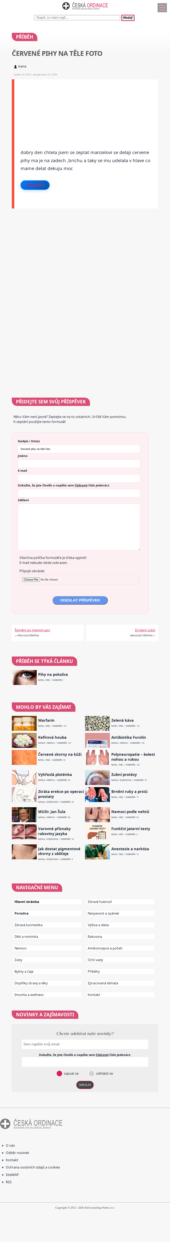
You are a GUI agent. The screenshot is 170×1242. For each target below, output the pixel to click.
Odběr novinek (17, 1152)
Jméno (23, 456)
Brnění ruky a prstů (129, 791)
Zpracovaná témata (103, 983)
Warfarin (46, 720)
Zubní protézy (124, 774)
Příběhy (94, 971)
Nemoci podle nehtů (130, 811)
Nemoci (21, 948)
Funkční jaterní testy (130, 828)
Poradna (22, 913)
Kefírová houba (52, 737)
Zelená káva (122, 720)
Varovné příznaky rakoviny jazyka (54, 831)
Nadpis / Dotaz (29, 441)
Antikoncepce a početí (105, 948)
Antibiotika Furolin (128, 737)
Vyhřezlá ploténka (55, 774)
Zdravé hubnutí (100, 901)
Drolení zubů (145, 630)
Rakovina (95, 936)
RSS (9, 1182)
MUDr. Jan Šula (52, 811)
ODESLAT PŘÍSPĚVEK (80, 600)
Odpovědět (35, 185)
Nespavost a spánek (103, 913)
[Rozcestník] (162, 7)
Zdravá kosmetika (28, 925)
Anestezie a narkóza (130, 848)
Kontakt (94, 994)
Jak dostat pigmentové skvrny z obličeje (59, 851)
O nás (10, 1145)
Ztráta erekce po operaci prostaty (61, 794)
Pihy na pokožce (53, 674)
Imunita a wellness (29, 994)
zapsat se (71, 1073)
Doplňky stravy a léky (31, 983)
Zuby (18, 960)
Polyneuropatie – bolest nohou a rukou (133, 757)
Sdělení (23, 500)
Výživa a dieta (98, 925)
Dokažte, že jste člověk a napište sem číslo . (64, 485)
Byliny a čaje (24, 971)
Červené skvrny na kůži (59, 754)
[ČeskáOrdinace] (85, 10)
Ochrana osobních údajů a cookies (33, 1167)
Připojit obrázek (32, 571)
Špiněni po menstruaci (32, 630)
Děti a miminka (26, 936)
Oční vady (95, 960)
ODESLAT (85, 1084)
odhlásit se (104, 1073)
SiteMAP (12, 1174)
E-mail (22, 470)
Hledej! (128, 18)
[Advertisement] (86, 108)
